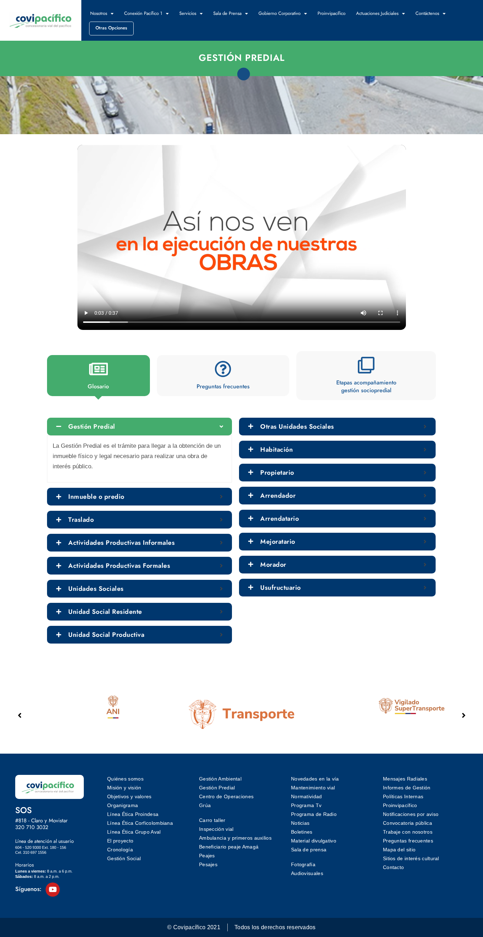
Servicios (187, 13)
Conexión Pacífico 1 (143, 13)
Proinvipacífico (331, 13)
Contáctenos (427, 13)
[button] (464, 715)
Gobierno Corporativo (279, 13)
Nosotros (98, 13)
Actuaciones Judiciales (377, 13)
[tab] (98, 375)
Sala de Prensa (227, 13)
